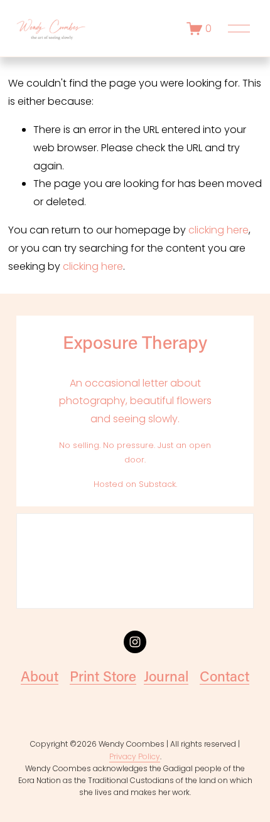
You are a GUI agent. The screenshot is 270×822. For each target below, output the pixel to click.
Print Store (103, 676)
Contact (224, 676)
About (39, 676)
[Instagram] (135, 642)
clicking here (218, 230)
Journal (166, 676)
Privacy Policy (134, 756)
